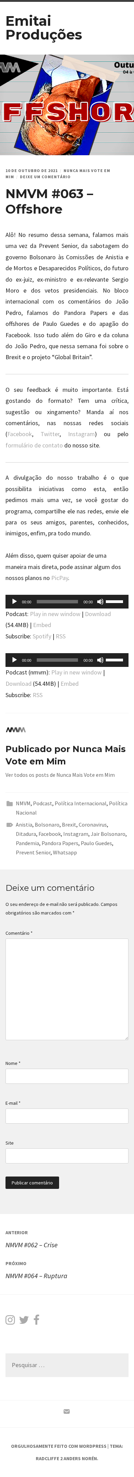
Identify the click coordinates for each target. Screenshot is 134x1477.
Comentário (19, 933)
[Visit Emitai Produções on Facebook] (36, 1321)
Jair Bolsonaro (108, 833)
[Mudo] (100, 601)
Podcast (42, 803)
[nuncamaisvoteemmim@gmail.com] (66, 1413)
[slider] (115, 601)
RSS (61, 636)
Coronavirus (93, 824)
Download (98, 614)
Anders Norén (80, 1458)
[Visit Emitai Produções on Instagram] (10, 1321)
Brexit (69, 824)
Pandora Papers (60, 843)
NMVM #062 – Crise (31, 1239)
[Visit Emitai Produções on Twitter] (24, 1321)
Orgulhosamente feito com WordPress (59, 1446)
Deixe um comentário (45, 176)
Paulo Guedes (96, 843)
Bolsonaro (47, 824)
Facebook (19, 434)
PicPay (59, 578)
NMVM (23, 803)
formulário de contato (34, 445)
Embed (42, 625)
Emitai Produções (43, 27)
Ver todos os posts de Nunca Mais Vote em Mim (60, 774)
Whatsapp (65, 852)
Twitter (50, 434)
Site (9, 1143)
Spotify (42, 636)
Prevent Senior (33, 852)
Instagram (81, 434)
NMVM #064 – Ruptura (36, 1270)
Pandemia (27, 843)
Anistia (24, 824)
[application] (67, 602)
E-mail (13, 1103)
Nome (13, 1063)
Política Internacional (81, 803)
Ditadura (26, 833)
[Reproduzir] (14, 601)
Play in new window (55, 614)
